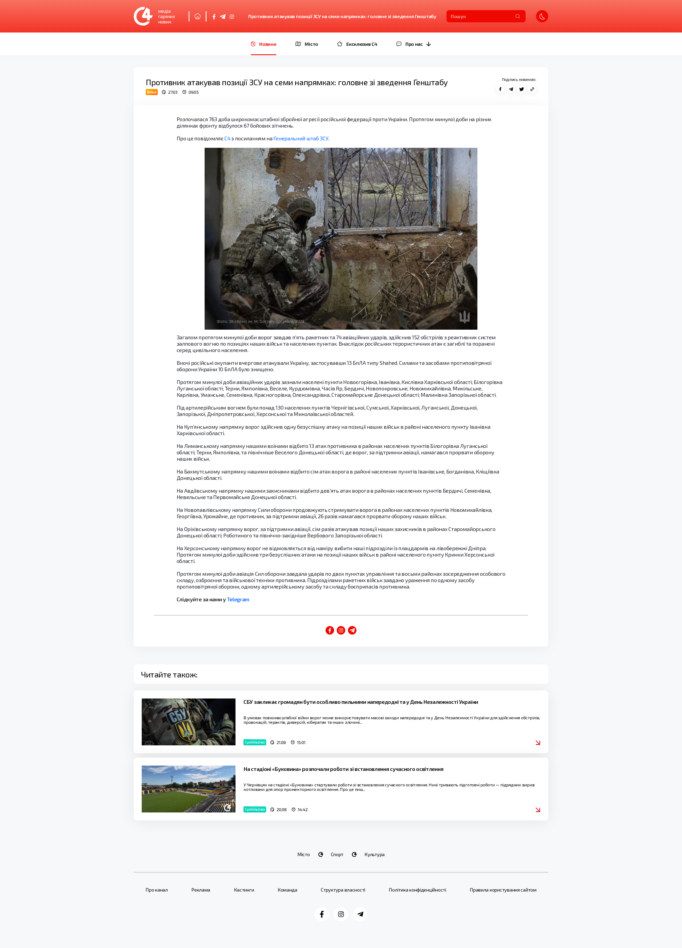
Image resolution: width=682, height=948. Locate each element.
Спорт (337, 854)
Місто (303, 854)
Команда (287, 890)
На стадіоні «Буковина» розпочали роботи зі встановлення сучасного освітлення (343, 769)
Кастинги (244, 890)
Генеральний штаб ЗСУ (300, 138)
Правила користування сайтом (503, 890)
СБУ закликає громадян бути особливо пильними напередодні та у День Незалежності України (360, 701)
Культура (374, 854)
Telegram (238, 599)
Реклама (200, 890)
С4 (227, 138)
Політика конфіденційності (417, 890)
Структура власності (343, 890)
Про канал (156, 890)
